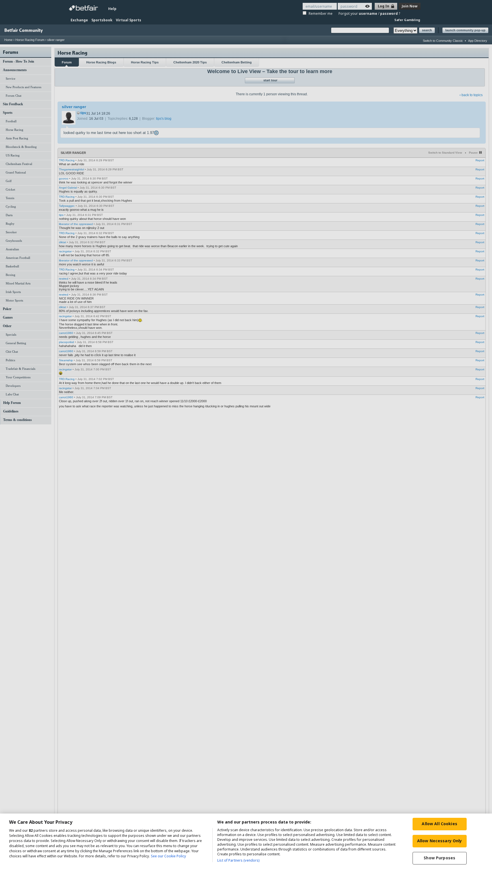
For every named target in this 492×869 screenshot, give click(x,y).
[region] (246, 841)
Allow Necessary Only (439, 840)
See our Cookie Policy (168, 856)
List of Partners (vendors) (238, 860)
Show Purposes (439, 857)
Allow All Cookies (439, 823)
